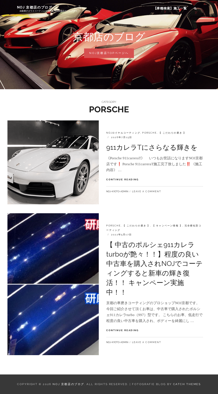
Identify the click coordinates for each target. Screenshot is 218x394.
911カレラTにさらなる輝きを (152, 147)
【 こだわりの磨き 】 (172, 132)
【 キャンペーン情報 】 (167, 225)
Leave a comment (146, 191)
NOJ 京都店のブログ (34, 7)
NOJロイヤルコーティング (123, 132)
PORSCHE (149, 132)
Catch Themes (187, 384)
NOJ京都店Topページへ (110, 54)
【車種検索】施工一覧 (170, 8)
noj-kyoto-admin (117, 191)
